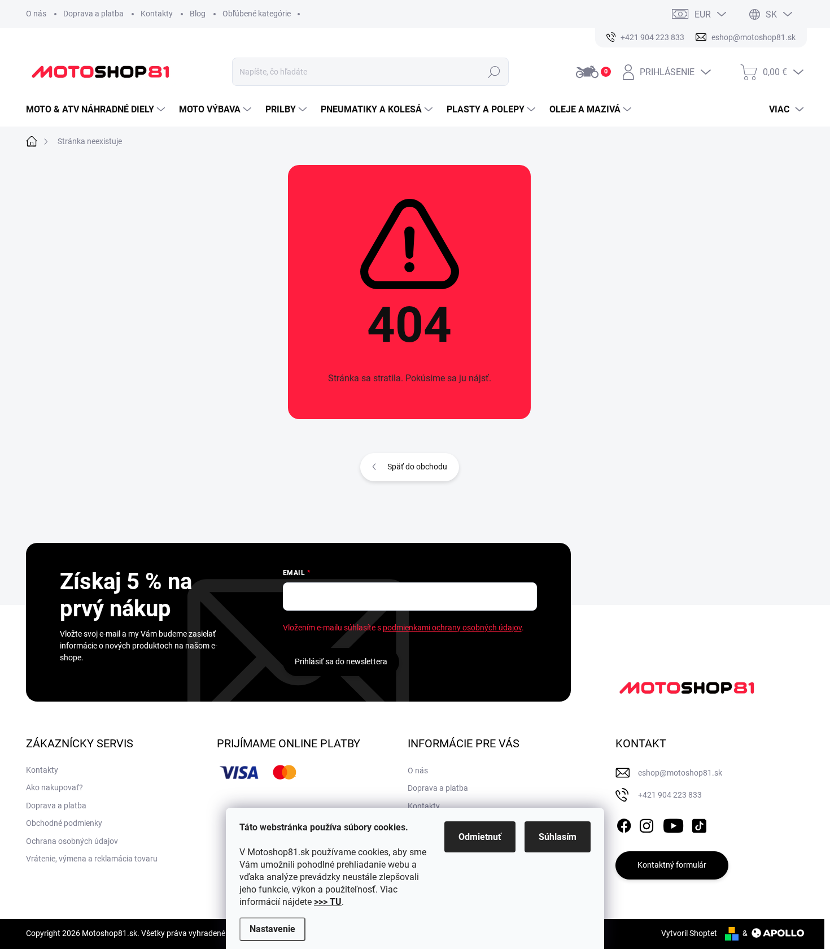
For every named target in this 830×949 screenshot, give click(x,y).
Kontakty (157, 13)
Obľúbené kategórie (256, 13)
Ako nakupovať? (54, 787)
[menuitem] (97, 110)
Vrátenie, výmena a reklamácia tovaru (92, 858)
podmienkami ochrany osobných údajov (452, 627)
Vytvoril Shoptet (689, 933)
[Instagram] (646, 823)
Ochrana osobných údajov (72, 841)
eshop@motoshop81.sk (680, 772)
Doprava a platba (93, 13)
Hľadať (494, 71)
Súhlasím (557, 837)
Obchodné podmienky (64, 823)
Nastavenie (272, 929)
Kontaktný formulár (671, 864)
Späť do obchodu (417, 466)
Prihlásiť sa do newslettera (341, 661)
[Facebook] (623, 823)
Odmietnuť (479, 837)
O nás (36, 13)
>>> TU (328, 901)
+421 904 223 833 (670, 794)
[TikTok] (699, 823)
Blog (198, 13)
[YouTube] (673, 823)
